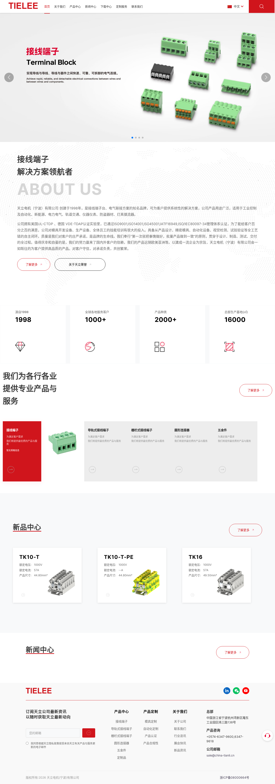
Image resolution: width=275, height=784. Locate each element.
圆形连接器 (121, 743)
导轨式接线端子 (121, 728)
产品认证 (151, 736)
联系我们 (137, 6)
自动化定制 (150, 728)
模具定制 (151, 721)
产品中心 (75, 6)
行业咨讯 (180, 736)
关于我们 (59, 6)
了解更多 (32, 264)
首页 (47, 6)
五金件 (121, 750)
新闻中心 (90, 6)
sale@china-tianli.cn (220, 755)
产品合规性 (150, 743)
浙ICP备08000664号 (234, 777)
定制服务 (121, 6)
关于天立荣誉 (78, 264)
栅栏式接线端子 (121, 736)
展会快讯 (180, 743)
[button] (132, 137)
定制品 (121, 757)
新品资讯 (180, 750)
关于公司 (180, 721)
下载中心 (106, 6)
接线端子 (122, 721)
